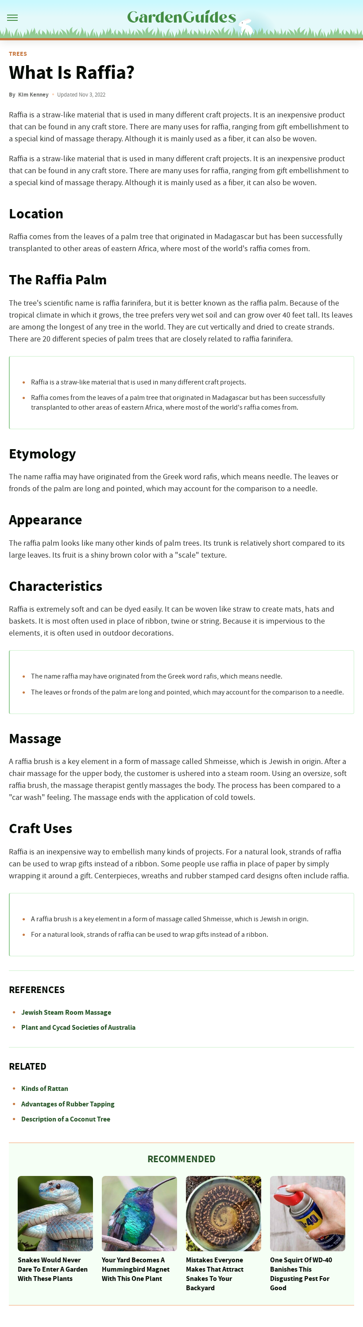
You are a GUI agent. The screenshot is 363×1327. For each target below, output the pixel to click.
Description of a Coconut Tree (65, 1119)
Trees (18, 54)
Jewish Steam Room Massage (66, 1012)
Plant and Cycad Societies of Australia (78, 1027)
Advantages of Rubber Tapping (68, 1104)
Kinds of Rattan (44, 1088)
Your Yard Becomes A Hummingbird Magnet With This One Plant (136, 1269)
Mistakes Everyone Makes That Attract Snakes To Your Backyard (214, 1274)
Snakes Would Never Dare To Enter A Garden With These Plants (53, 1269)
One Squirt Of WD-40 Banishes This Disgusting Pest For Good (301, 1274)
